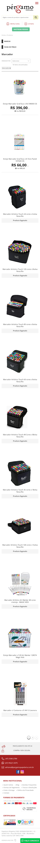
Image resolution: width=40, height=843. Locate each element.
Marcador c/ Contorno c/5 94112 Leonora (20, 710)
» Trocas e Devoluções (29, 787)
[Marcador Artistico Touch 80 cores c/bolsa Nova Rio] (20, 308)
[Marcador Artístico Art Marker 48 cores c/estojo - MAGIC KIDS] (20, 583)
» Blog (17, 785)
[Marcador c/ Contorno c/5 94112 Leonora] (20, 694)
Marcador (5, 68)
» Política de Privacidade (25, 790)
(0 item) (31, 24)
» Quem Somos (7, 785)
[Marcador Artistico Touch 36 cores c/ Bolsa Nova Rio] (20, 473)
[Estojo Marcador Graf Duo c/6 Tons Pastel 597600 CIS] (20, 142)
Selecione (15, 61)
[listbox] (20, 61)
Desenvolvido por (7, 840)
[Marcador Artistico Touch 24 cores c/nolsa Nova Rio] (20, 197)
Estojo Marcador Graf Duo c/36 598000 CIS (20, 104)
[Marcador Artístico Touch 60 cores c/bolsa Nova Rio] (20, 363)
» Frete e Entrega (8, 790)
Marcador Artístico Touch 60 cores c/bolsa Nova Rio (20, 380)
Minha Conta (15, 24)
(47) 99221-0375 (11, 763)
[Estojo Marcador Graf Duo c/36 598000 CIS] (20, 87)
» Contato (5, 793)
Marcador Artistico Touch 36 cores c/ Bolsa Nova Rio (20, 491)
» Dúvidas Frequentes (28, 785)
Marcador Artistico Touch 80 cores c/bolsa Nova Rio (20, 325)
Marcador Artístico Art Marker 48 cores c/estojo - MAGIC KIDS (20, 601)
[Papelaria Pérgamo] (20, 8)
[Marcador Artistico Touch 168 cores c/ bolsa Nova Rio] (20, 528)
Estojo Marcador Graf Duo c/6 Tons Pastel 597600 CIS (20, 160)
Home (4, 35)
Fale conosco (31, 840)
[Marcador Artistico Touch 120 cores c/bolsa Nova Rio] (20, 253)
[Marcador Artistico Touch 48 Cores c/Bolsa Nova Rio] (20, 418)
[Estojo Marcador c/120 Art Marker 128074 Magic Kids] (20, 639)
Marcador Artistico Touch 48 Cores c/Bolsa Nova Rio (20, 436)
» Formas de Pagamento (11, 787)
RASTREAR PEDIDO (21, 29)
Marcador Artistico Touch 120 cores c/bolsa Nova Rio (20, 270)
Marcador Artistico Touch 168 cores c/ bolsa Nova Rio (20, 546)
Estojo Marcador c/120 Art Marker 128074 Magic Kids (20, 656)
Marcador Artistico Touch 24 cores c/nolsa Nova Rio (20, 215)
